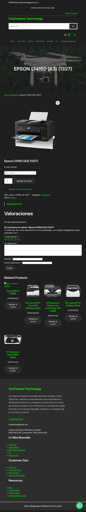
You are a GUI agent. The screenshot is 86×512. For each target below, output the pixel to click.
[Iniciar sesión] (74, 35)
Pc (10, 453)
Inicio (6, 95)
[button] (58, 103)
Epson (13, 197)
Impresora (14, 95)
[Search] (73, 26)
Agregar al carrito (24, 181)
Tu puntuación (11, 237)
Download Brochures (17, 496)
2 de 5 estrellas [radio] (9, 239)
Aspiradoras (14, 447)
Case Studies (14, 490)
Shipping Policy (15, 470)
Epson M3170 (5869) (13, 292)
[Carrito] (69, 35)
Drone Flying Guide (17, 475)
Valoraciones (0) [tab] (14, 204)
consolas (12, 445)
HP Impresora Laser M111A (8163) (12, 354)
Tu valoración (11, 243)
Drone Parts (13, 455)
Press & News (14, 493)
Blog (10, 488)
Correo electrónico (13, 263)
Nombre (8, 259)
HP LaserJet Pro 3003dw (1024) (73, 304)
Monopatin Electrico (17, 450)
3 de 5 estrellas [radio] (12, 239)
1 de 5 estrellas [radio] (5, 239)
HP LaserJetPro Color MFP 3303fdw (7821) (33, 305)
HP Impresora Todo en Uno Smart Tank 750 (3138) (52, 307)
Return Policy (14, 473)
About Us (12, 467)
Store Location (71, 13)
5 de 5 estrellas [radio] (18, 239)
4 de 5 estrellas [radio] (15, 239)
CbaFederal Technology (26, 19)
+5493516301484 (16, 419)
